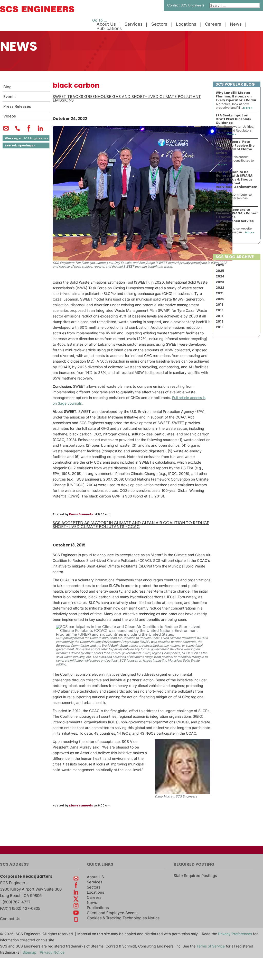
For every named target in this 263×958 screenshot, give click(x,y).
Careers (213, 24)
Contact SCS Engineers (185, 5)
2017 (219, 316)
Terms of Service (210, 946)
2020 (220, 299)
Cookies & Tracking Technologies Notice (123, 918)
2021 (219, 293)
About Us (106, 24)
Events (9, 96)
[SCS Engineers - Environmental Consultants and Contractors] (37, 11)
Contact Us (10, 918)
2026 (220, 265)
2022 (220, 287)
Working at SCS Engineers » (26, 138)
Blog (7, 87)
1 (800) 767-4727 (15, 902)
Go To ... (99, 20)
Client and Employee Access (112, 913)
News (236, 24)
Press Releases (17, 106)
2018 (219, 310)
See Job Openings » (20, 145)
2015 (219, 327)
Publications (109, 29)
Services (134, 24)
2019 (219, 304)
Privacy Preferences (235, 934)
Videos (9, 116)
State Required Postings (195, 875)
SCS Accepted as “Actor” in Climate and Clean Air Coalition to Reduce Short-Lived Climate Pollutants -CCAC (131, 525)
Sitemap (29, 952)
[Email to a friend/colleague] (6, 130)
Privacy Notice (52, 952)
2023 (220, 282)
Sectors (159, 24)
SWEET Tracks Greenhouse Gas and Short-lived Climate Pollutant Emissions (127, 98)
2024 (220, 276)
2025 (220, 270)
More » (247, 108)
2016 (219, 321)
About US (95, 877)
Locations (186, 24)
